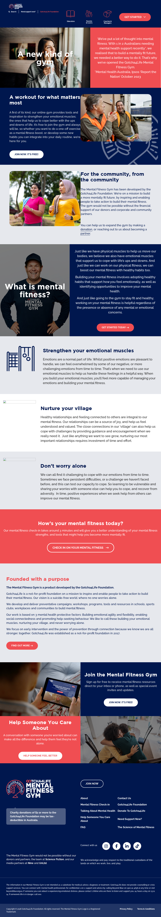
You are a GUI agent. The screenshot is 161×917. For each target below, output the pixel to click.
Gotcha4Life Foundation (49, 12)
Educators (71, 21)
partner (85, 233)
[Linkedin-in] (127, 846)
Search (13, 12)
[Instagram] (106, 846)
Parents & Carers (89, 22)
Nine (30, 863)
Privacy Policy (126, 909)
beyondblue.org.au (14, 891)
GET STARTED (133, 17)
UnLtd (43, 863)
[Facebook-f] (116, 846)
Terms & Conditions (146, 909)
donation (86, 229)
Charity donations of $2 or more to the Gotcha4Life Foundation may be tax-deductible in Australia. (33, 816)
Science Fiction (54, 859)
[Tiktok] (137, 846)
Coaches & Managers (108, 22)
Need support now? (28, 12)
